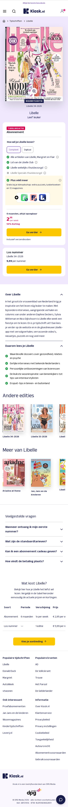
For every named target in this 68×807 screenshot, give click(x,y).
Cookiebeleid (42, 732)
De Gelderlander (44, 690)
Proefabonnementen (14, 706)
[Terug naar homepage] (4, 21)
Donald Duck (9, 671)
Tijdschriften (16, 21)
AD (36, 664)
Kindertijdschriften (13, 726)
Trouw (38, 677)
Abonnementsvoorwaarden (50, 752)
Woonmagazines (12, 719)
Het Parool (41, 684)
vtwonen (8, 690)
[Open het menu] (5, 11)
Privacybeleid (42, 719)
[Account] (62, 11)
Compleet (13, 149)
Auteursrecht (42, 746)
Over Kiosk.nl (42, 706)
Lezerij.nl (7, 732)
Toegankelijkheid (44, 739)
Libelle (29, 21)
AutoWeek (8, 684)
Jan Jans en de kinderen (15, 712)
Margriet (7, 677)
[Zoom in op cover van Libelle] (34, 64)
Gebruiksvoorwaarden (47, 759)
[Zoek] (14, 11)
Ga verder (32, 232)
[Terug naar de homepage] (34, 11)
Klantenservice (43, 712)
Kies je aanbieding (32, 641)
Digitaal (27, 149)
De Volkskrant (43, 671)
